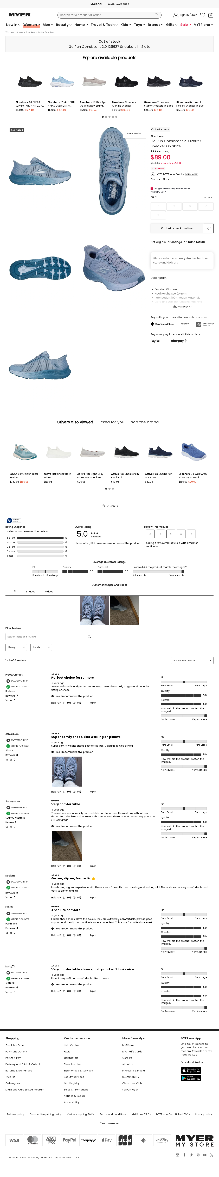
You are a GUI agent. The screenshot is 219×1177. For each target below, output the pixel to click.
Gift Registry (71, 1083)
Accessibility (71, 1102)
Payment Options (16, 1051)
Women (9, 32)
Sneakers (30, 32)
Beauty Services (74, 1077)
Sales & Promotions (76, 1089)
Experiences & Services (78, 1070)
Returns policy (15, 1114)
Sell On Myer (130, 1089)
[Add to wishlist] (209, 228)
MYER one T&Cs (141, 1114)
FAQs (67, 1051)
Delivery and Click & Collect (22, 1064)
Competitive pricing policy (46, 1114)
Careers (127, 1058)
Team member (109, 1123)
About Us (127, 1064)
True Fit (10, 1077)
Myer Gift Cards (132, 1051)
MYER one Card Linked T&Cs (173, 1114)
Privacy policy (203, 1114)
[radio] (158, 206)
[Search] (157, 15)
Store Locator (72, 1064)
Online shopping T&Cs (80, 1114)
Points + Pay (13, 1058)
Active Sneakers (46, 32)
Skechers (157, 136)
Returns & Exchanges (18, 1070)
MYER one (128, 1045)
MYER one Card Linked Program (24, 1089)
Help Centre (71, 1045)
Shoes (19, 32)
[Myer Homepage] (19, 16)
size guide (209, 197)
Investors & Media (133, 1070)
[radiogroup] (182, 211)
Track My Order (15, 1045)
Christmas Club (132, 1083)
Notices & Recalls (75, 1096)
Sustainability (130, 1077)
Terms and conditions (113, 1114)
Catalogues (12, 1083)
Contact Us (71, 1058)
